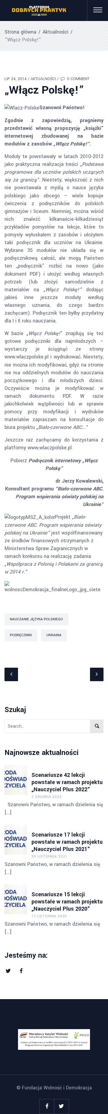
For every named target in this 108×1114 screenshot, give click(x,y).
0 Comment (77, 79)
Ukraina (54, 635)
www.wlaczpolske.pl (26, 356)
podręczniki (21, 635)
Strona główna (20, 31)
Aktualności (55, 31)
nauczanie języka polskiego (36, 619)
